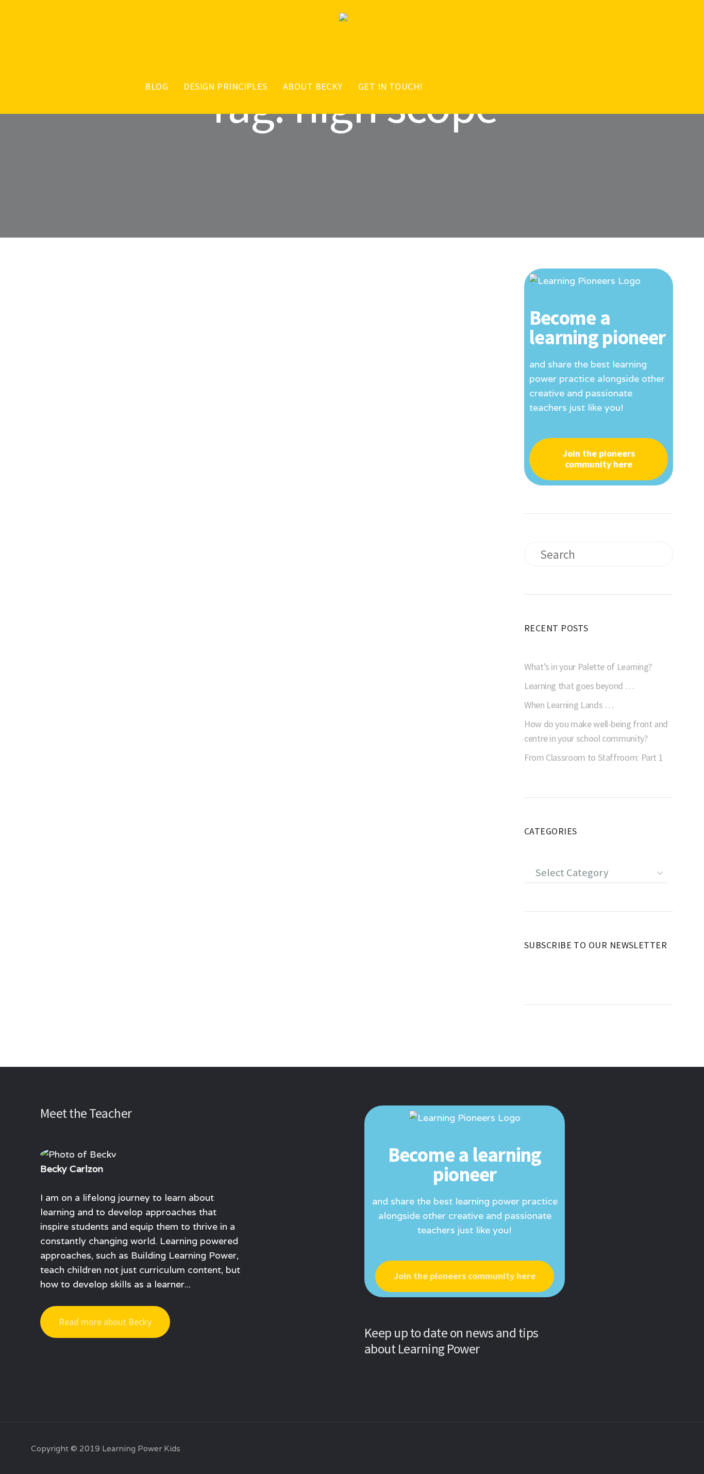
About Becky (313, 86)
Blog (156, 86)
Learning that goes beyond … (579, 686)
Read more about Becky (105, 1322)
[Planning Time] (146, 385)
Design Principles (225, 86)
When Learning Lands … (568, 705)
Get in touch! (390, 86)
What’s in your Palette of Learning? (587, 667)
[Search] (655, 554)
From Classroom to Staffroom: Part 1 (593, 757)
